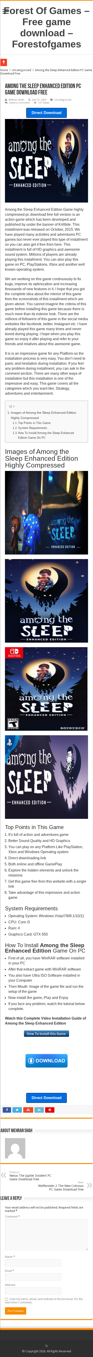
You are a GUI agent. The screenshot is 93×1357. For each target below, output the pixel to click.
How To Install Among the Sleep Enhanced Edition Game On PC (46, 435)
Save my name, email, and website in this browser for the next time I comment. (44, 1300)
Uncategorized (21, 70)
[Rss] (46, 1346)
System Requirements (32, 428)
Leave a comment (19, 102)
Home (4, 70)
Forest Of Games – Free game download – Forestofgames (47, 27)
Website (10, 1285)
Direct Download (46, 113)
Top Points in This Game (34, 423)
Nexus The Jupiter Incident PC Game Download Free (30, 1176)
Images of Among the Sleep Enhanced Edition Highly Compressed (43, 415)
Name (10, 1256)
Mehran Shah (16, 99)
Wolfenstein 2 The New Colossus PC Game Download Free (61, 1186)
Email (9, 1271)
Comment (12, 1216)
